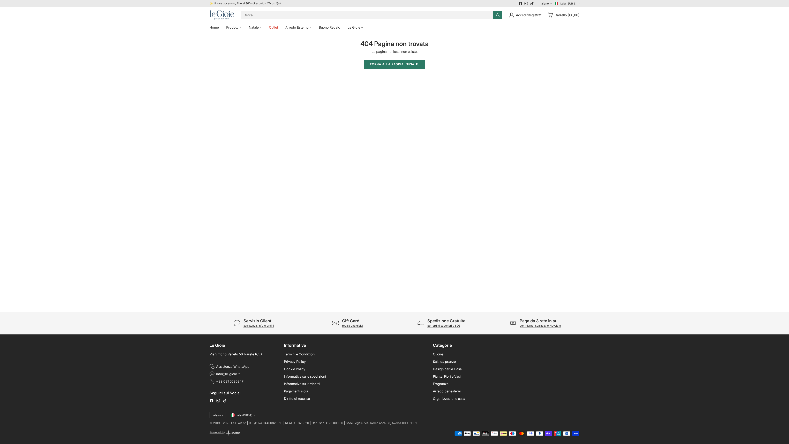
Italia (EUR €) (568, 3)
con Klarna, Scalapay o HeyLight (540, 325)
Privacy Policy (295, 362)
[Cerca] (497, 15)
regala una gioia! (352, 325)
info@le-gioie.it (228, 374)
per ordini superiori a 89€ (443, 325)
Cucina (438, 354)
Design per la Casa (447, 369)
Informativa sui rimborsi (302, 384)
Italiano (544, 3)
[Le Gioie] (222, 15)
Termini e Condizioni (299, 354)
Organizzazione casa (449, 399)
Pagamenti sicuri (296, 391)
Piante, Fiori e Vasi (447, 376)
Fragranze (441, 384)
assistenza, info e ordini (258, 325)
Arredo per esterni (447, 391)
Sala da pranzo (444, 362)
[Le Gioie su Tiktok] (532, 4)
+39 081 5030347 (229, 381)
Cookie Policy (294, 369)
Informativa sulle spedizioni (305, 376)
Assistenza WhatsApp (232, 366)
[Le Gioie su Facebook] (520, 4)
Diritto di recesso (297, 399)
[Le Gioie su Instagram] (526, 4)
